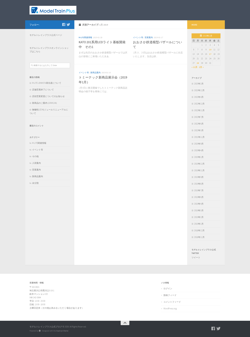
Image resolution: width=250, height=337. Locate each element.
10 (210, 49)
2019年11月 (199, 170)
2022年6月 (199, 123)
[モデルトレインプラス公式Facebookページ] (63, 24)
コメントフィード (172, 301)
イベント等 (138, 37)
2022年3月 (199, 130)
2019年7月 (199, 190)
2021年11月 (199, 137)
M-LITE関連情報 (85, 37)
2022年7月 (199, 117)
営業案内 (149, 37)
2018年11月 (199, 237)
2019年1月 (199, 223)
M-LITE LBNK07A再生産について (46, 83)
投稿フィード (170, 295)
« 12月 (194, 67)
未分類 (35, 183)
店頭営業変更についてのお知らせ (48, 96)
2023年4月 (199, 97)
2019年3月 (199, 210)
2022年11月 (199, 110)
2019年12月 (199, 163)
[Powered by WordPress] (40, 331)
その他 (35, 156)
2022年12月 (199, 103)
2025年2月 (199, 83)
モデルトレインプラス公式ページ (46, 35)
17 (210, 54)
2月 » (201, 67)
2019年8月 (199, 183)
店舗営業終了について (43, 89)
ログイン (167, 288)
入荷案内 (36, 163)
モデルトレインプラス (40, 48)
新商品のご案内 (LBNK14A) (44, 103)
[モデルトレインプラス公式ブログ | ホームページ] (53, 10)
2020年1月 (199, 157)
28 (198, 63)
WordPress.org (170, 308)
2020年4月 (199, 150)
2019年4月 (199, 203)
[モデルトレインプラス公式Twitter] (68, 24)
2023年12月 (199, 90)
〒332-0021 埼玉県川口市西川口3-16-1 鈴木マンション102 (42, 290)
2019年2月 (199, 217)
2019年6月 (199, 197)
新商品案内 (95, 72)
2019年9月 (199, 177)
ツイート (196, 257)
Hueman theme (62, 331)
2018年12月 (199, 230)
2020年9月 (199, 143)
